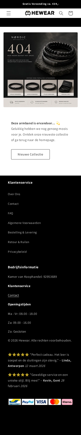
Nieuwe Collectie (30, 154)
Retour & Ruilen (18, 242)
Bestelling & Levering (22, 232)
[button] (8, 13)
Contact (13, 204)
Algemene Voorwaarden (24, 223)
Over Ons (14, 194)
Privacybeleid (17, 252)
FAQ (10, 213)
